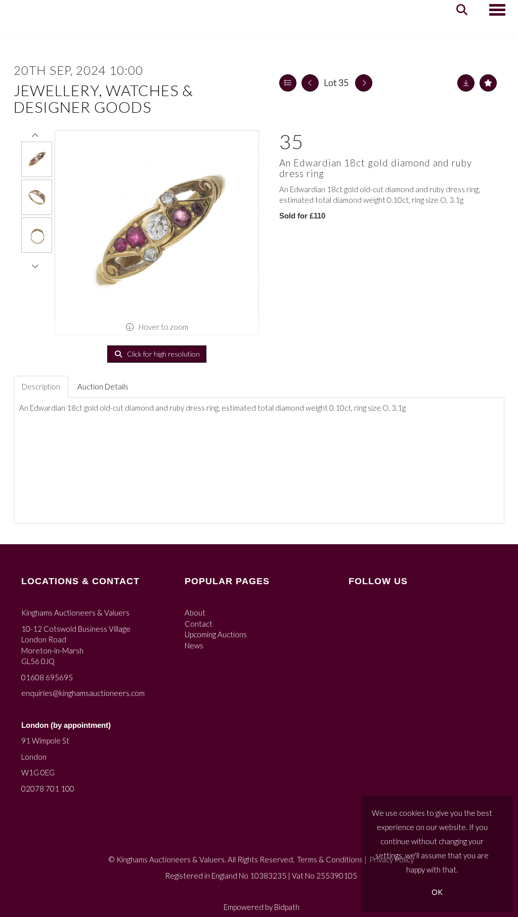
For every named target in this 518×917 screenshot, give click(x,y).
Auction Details (102, 386)
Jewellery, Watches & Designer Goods (103, 98)
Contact (198, 623)
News (194, 645)
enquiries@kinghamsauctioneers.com (83, 692)
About (195, 612)
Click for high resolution (162, 354)
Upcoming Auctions (216, 634)
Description (41, 386)
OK (437, 892)
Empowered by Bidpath (261, 906)
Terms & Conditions (330, 859)
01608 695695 (47, 677)
